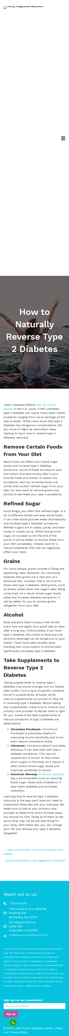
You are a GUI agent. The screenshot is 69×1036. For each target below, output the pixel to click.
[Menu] (63, 138)
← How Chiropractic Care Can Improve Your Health (34, 852)
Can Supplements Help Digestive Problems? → (35, 862)
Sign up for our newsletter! (23, 1000)
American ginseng (51, 774)
